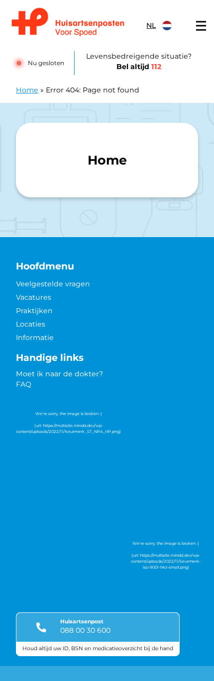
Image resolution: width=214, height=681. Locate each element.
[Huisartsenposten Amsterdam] (74, 23)
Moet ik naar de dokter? (59, 373)
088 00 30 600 (85, 630)
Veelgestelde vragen (53, 283)
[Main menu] (201, 26)
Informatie (35, 337)
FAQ (23, 384)
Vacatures (33, 297)
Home (27, 89)
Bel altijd (138, 66)
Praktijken (34, 310)
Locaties (30, 324)
